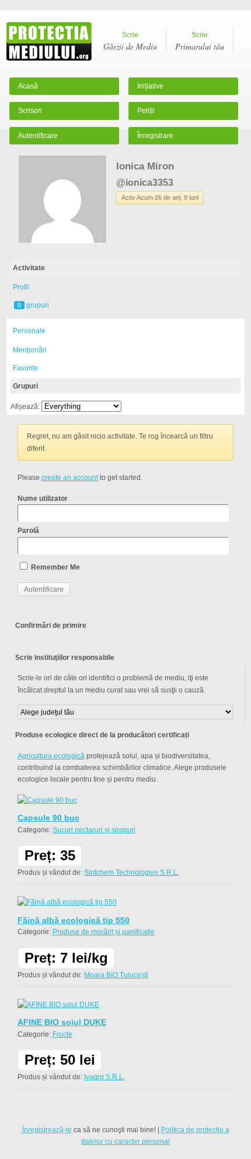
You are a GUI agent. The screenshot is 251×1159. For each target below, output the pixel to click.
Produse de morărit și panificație (104, 932)
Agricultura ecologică (51, 756)
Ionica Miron (145, 166)
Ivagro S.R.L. (104, 1077)
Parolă (28, 531)
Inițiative (150, 86)
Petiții (146, 111)
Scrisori (30, 111)
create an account (69, 478)
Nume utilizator (43, 498)
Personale (29, 331)
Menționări (30, 350)
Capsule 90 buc (48, 817)
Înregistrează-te (47, 1130)
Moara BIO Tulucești (116, 975)
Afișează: (25, 406)
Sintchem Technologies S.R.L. (131, 872)
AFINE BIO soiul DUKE (62, 1022)
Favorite (26, 368)
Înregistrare (155, 136)
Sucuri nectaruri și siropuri (94, 830)
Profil (21, 287)
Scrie (130, 41)
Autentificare (38, 136)
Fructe (62, 1034)
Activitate (29, 268)
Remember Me (54, 567)
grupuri (33, 305)
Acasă (28, 86)
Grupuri (25, 386)
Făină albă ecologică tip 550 (74, 920)
